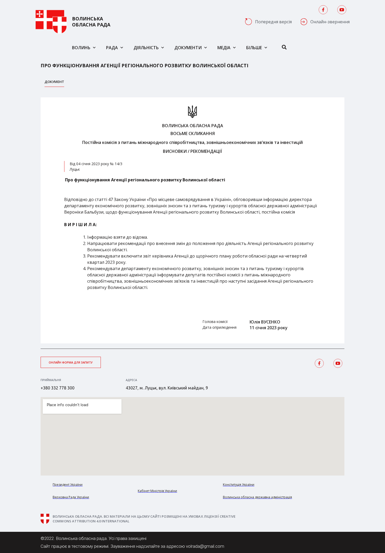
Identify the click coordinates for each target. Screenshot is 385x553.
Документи (188, 48)
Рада (112, 48)
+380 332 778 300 (57, 388)
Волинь (81, 48)
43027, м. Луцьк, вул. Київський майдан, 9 (167, 388)
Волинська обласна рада (91, 22)
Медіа (223, 48)
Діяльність (146, 48)
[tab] (54, 83)
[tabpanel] (192, 220)
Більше (254, 48)
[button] (71, 362)
